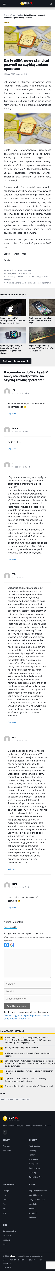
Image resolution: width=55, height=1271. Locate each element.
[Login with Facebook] (6, 945)
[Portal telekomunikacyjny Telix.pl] (27, 4)
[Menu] (4, 4)
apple (9, 273)
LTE (4, 1213)
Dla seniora (33, 1159)
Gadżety (32, 1172)
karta (20, 273)
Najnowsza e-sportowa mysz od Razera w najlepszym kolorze (29, 1072)
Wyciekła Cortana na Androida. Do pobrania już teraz (29, 283)
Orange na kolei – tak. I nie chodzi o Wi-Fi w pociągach (29, 1086)
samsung (27, 273)
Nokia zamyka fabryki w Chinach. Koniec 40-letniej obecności (27, 1054)
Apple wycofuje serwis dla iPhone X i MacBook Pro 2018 (41, 320)
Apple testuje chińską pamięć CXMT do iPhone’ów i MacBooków (41, 348)
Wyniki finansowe (36, 1195)
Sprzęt (33, 1140)
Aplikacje (6, 1240)
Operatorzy (9, 1184)
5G (4, 1208)
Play (4, 1195)
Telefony (32, 1150)
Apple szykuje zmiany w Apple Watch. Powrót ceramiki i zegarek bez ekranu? (11, 350)
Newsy (20, 270)
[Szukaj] (51, 4)
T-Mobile (6, 1199)
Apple (19, 15)
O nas (5, 1260)
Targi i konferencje (37, 1199)
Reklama (32, 1217)
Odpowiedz (13, 413)
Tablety (32, 1155)
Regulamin (32, 1260)
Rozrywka (7, 1235)
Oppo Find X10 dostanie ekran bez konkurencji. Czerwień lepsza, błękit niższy (26, 1079)
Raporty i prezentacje (38, 1191)
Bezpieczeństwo (9, 1231)
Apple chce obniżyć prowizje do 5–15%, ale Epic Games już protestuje (12, 320)
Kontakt (13, 1260)
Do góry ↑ (7, 1267)
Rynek (32, 1184)
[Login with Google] (11, 945)
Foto (4, 1244)
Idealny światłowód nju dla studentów (21, 1048)
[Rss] (5, 1132)
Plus (4, 1204)
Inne (14, 270)
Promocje (6, 1146)
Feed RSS (7, 1263)
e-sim (14, 273)
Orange (6, 1191)
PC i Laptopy (34, 1168)
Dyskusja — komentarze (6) (16, 361)
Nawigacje (33, 1164)
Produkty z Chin (35, 1177)
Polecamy (7, 1150)
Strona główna (9, 15)
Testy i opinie (34, 1146)
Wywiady (33, 1204)
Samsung (27, 270)
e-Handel (33, 1213)
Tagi (40, 1260)
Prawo (31, 1208)
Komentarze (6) (10, 927)
